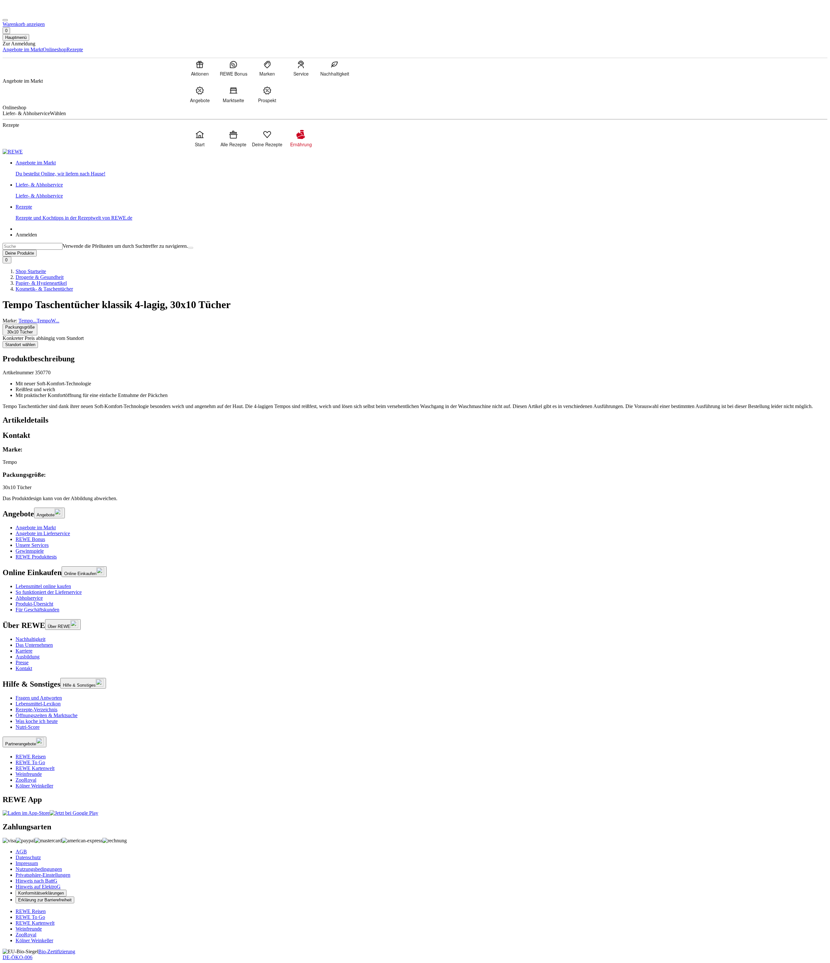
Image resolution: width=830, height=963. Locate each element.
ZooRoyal (26, 780)
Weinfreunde (29, 774)
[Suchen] (190, 248)
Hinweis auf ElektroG (38, 886)
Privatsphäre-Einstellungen (43, 875)
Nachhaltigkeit (30, 639)
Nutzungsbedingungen (39, 869)
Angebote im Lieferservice (43, 533)
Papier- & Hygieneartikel (41, 283)
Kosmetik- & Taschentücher (44, 289)
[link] (421, 168)
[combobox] (33, 246)
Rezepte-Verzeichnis (36, 709)
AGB (21, 851)
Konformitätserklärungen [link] (41, 893)
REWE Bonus (30, 539)
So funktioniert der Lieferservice (49, 592)
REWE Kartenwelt (35, 768)
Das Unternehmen (34, 645)
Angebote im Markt (36, 527)
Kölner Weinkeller (34, 785)
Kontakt (24, 668)
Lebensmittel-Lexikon (38, 703)
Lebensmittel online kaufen (43, 586)
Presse (22, 662)
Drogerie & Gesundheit (40, 277)
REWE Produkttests (36, 557)
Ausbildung (28, 656)
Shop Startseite (31, 271)
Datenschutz (28, 857)
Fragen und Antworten (39, 698)
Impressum (27, 863)
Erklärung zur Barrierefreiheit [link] (45, 899)
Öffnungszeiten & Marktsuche (46, 715)
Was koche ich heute (37, 721)
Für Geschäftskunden (37, 609)
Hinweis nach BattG (36, 881)
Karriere (24, 651)
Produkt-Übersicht (34, 604)
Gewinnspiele (30, 551)
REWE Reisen (31, 756)
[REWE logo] (13, 151)
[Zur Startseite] (25, 12)
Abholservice (29, 598)
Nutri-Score (28, 727)
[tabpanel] (415, 468)
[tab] (415, 420)
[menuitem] (200, 68)
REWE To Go (30, 762)
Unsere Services (32, 545)
